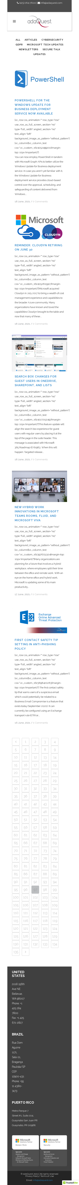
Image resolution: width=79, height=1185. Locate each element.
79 (55, 858)
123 (45, 928)
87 (35, 874)
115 (15, 921)
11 (25, 757)
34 (54, 788)
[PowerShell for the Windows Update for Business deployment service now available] (39, 79)
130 (15, 944)
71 (25, 851)
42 (35, 804)
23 (45, 773)
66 (26, 843)
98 (45, 889)
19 (55, 765)
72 (35, 851)
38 (45, 796)
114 (55, 913)
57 (35, 827)
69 (55, 843)
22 (35, 773)
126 (25, 936)
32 (35, 788)
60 (16, 835)
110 (15, 913)
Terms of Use (47, 1176)
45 (16, 812)
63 (45, 835)
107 (35, 905)
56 (26, 827)
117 (35, 921)
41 (25, 804)
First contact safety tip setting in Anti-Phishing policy (36, 644)
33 (45, 788)
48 (45, 812)
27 (35, 781)
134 (54, 944)
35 (16, 796)
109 (55, 905)
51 (25, 819)
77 (35, 858)
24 (54, 773)
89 (55, 874)
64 (55, 835)
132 (35, 944)
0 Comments (40, 201)
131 (25, 944)
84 (55, 866)
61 (25, 835)
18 (45, 765)
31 (25, 788)
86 (26, 874)
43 (45, 804)
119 (54, 921)
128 (45, 936)
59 (55, 827)
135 (15, 952)
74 (54, 851)
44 (54, 804)
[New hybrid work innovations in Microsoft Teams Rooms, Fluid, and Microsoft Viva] (39, 486)
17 (35, 765)
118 (45, 921)
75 (16, 858)
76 (26, 858)
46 (25, 812)
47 (35, 812)
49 (55, 812)
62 (35, 835)
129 (54, 936)
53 (45, 819)
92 (35, 882)
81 (25, 866)
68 (45, 843)
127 (35, 936)
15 (15, 765)
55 (16, 827)
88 (45, 874)
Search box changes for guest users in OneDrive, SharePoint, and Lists (36, 381)
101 (25, 897)
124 (54, 928)
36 (25, 796)
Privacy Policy (32, 1176)
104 (54, 897)
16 (25, 765)
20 (16, 773)
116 (25, 921)
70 (16, 851)
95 (16, 889)
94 (55, 882)
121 (25, 928)
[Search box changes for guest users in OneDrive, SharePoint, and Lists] (39, 353)
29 (55, 781)
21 (25, 773)
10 (16, 757)
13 (45, 757)
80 (16, 866)
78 (45, 858)
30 (16, 788)
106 (25, 905)
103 (45, 897)
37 (35, 796)
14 (54, 757)
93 (45, 882)
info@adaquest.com (51, 2)
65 (16, 843)
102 (35, 897)
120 (15, 928)
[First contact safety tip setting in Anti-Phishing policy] (39, 620)
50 (16, 819)
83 (45, 866)
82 (35, 866)
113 (45, 913)
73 (45, 851)
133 (45, 944)
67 (35, 843)
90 (16, 882)
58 (45, 827)
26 (25, 781)
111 (25, 913)
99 (55, 889)
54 (55, 819)
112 (35, 913)
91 (25, 882)
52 (35, 819)
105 (16, 905)
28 (45, 781)
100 (16, 897)
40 (16, 804)
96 (26, 889)
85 (16, 874)
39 (55, 796)
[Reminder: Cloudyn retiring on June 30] (39, 226)
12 (35, 757)
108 (45, 905)
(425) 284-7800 (27, 2)
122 (35, 928)
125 (15, 936)
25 (16, 781)
